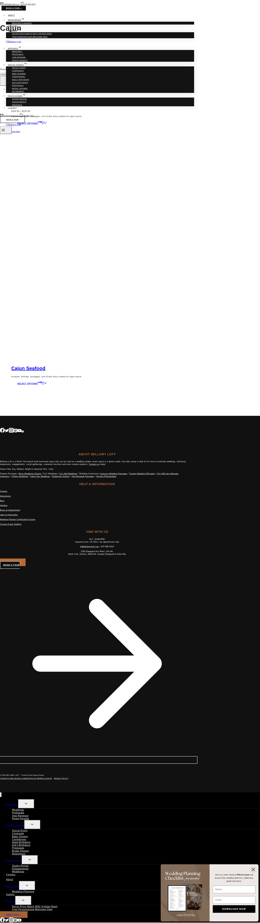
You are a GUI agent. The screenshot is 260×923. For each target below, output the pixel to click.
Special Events (15, 825)
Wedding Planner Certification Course (17, 519)
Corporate (18, 71)
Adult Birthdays (20, 80)
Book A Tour (12, 119)
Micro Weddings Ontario (30, 474)
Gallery (13, 26)
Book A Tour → (14, 915)
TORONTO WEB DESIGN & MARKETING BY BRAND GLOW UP (26, 778)
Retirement (18, 91)
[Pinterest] (15, 431)
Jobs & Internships (9, 515)
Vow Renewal (19, 57)
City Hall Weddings (68, 474)
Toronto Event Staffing (10, 524)
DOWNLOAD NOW (234, 909)
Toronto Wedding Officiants (142, 474)
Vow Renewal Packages (83, 476)
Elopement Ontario (61, 476)
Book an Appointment (10, 510)
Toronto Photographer (106, 476)
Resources (12, 886)
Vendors (4, 505)
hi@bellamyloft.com (89, 546)
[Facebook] (2, 431)
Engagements (19, 102)
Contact (12, 108)
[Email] (22, 431)
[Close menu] (1, 794)
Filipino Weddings (20, 476)
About (11, 15)
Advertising (5, 496)
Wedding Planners (22, 23)
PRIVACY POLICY (61, 778)
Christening (18, 77)
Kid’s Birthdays (20, 83)
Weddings (17, 51)
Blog (2, 501)
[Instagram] (11, 431)
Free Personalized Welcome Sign (29, 37)
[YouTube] (19, 431)
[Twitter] (7, 431)
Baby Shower (19, 74)
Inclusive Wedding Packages (113, 474)
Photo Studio (14, 860)
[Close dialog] (253, 869)
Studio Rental (19, 99)
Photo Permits (20, 60)
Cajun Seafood (28, 368)
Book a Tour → (14, 8)
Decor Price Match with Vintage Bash (32, 34)
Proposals (17, 54)
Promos (10, 901)
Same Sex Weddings (40, 476)
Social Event (19, 68)
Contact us (94, 464)
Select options (27, 383)
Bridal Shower (20, 88)
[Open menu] (6, 130)
